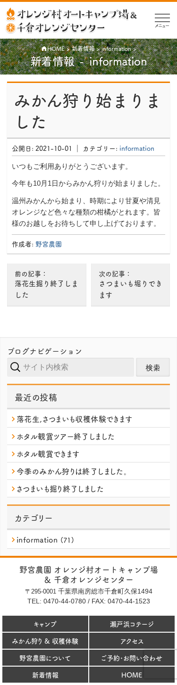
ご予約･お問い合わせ (131, 657)
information (136, 148)
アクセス (131, 640)
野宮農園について (45, 657)
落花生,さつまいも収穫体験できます (74, 418)
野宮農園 (48, 243)
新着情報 (45, 674)
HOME (131, 674)
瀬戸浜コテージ (132, 623)
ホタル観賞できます (48, 453)
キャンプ (45, 623)
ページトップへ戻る (161, 677)
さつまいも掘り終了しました (60, 488)
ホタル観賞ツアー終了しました (66, 436)
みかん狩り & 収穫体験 (45, 640)
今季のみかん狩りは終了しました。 (72, 471)
